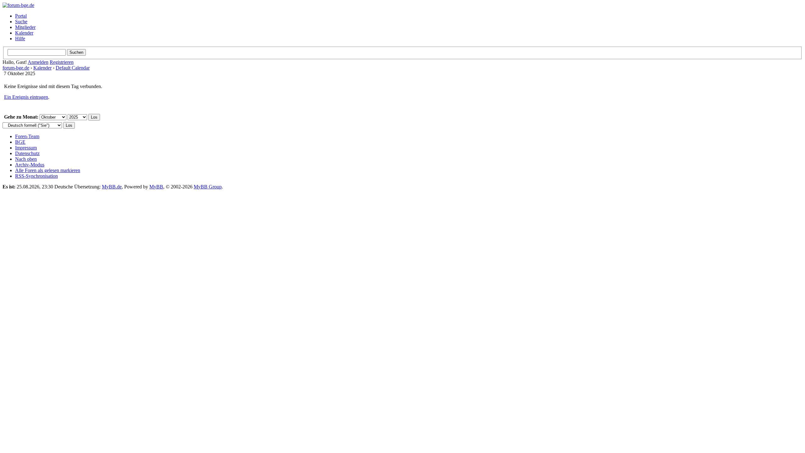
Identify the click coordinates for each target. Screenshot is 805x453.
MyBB (156, 186)
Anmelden (38, 62)
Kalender (24, 33)
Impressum (26, 147)
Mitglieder (25, 27)
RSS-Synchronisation (36, 176)
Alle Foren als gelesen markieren (47, 170)
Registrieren (62, 62)
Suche (21, 21)
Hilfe (20, 38)
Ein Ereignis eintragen (26, 97)
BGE (20, 142)
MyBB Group (208, 186)
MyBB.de (112, 186)
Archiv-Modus (29, 164)
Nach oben (26, 159)
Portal (21, 16)
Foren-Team (27, 136)
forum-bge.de (16, 67)
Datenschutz (27, 153)
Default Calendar (73, 67)
